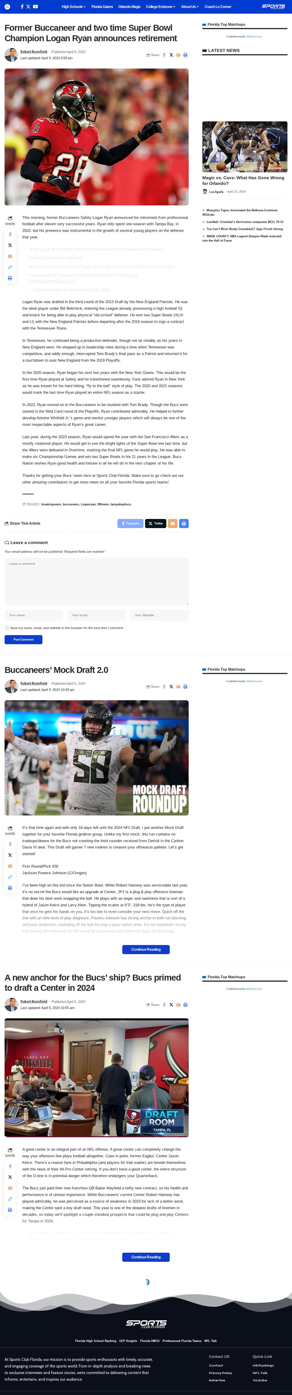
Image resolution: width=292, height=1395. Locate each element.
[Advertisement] (245, 88)
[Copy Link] (10, 266)
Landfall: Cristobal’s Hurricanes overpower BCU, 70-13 (245, 221)
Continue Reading (146, 949)
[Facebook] (22, 6)
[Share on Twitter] (171, 55)
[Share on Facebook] (164, 55)
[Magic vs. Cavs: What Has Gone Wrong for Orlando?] (244, 146)
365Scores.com (254, 36)
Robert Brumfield (34, 52)
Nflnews (103, 504)
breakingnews (51, 504)
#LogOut (130, 275)
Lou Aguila (216, 191)
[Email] (178, 55)
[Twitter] (28, 6)
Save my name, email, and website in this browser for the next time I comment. (67, 628)
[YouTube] (35, 6)
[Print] (185, 55)
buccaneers (71, 504)
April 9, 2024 (98, 290)
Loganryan (88, 504)
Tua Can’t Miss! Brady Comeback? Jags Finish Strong (245, 229)
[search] (16, 7)
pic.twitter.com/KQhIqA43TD (52, 281)
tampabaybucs (121, 504)
